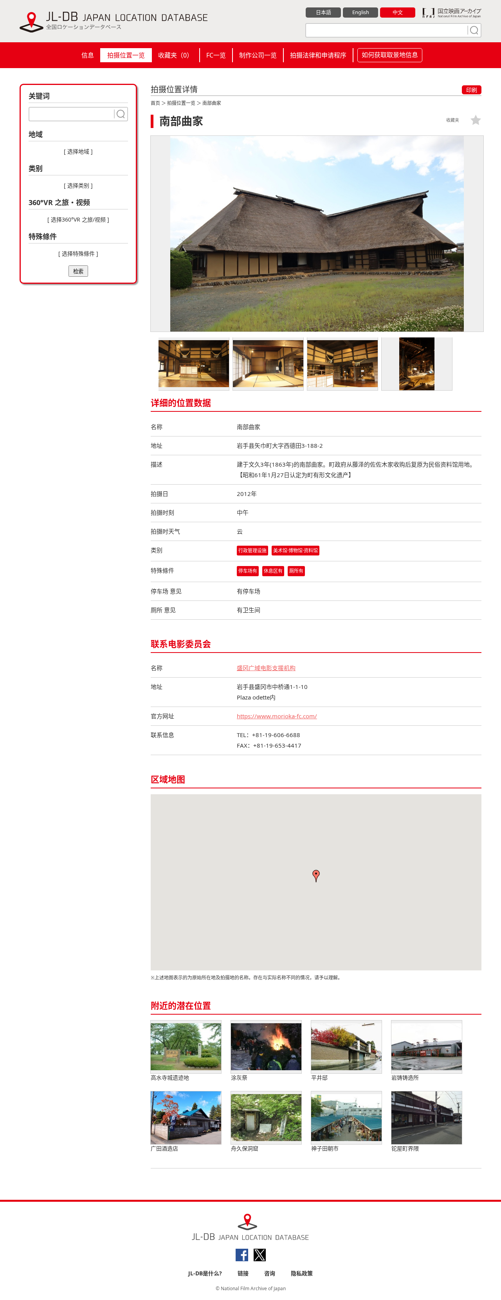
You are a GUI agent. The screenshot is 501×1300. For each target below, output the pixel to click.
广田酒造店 (164, 1148)
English (360, 12)
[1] (473, 30)
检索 (78, 271)
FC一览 (216, 55)
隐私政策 (302, 1273)
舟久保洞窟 (244, 1148)
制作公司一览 (258, 55)
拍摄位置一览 (126, 55)
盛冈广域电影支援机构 (266, 668)
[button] (316, 876)
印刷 (471, 90)
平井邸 (319, 1077)
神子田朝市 (325, 1148)
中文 (398, 12)
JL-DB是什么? (205, 1273)
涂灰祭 (239, 1077)
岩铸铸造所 (405, 1077)
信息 (87, 55)
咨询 (269, 1273)
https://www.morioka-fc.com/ (277, 716)
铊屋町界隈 (405, 1148)
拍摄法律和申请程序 (318, 55)
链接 (243, 1273)
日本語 (323, 12)
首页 (155, 103)
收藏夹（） (175, 55)
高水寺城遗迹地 (170, 1077)
